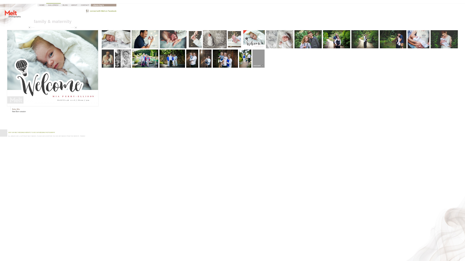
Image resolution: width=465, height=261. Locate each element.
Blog (65, 5)
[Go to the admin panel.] (1, 260)
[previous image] (31, 27)
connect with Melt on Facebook (103, 11)
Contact (85, 5)
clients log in (98, 5)
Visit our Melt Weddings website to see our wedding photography (31, 132)
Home (41, 5)
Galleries (53, 5)
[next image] (74, 27)
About (74, 5)
